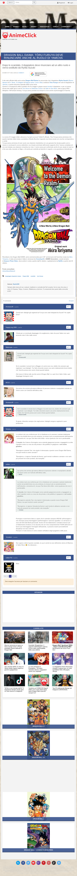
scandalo (33, 276)
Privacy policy (56, 873)
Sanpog (8, 429)
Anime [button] (7, 26)
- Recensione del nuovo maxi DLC (62, 647)
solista (8, 464)
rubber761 (9, 558)
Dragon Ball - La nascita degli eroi (38, 850)
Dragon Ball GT (38, 757)
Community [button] (66, 26)
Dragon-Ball (26, 276)
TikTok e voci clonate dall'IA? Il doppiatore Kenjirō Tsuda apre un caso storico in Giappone (14, 689)
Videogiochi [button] (44, 26)
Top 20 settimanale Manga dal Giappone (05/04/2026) (62, 688)
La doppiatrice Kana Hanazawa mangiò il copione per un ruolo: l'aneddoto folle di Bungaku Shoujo (62, 669)
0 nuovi (71, 301)
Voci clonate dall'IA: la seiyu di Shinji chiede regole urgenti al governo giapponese (14, 668)
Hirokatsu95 (9, 307)
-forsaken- (9, 537)
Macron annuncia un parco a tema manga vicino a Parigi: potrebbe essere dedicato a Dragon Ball (14, 647)
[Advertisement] (38, 46)
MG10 (8, 382)
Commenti (21, 72)
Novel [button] (24, 26)
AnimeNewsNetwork (8, 271)
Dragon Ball (38, 819)
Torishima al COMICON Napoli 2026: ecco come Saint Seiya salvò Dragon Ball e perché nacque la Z (38, 690)
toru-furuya (40, 276)
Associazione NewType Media (50, 867)
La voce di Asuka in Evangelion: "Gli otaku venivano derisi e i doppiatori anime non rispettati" (37, 669)
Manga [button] (16, 26)
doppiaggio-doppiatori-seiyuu (13, 276)
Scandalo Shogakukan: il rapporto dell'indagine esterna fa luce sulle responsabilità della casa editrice (37, 647)
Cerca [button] (55, 26)
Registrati (61, 3)
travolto (50, 86)
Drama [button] (33, 26)
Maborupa (9, 347)
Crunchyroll (40, 259)
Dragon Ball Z (39, 726)
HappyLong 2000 (11, 327)
